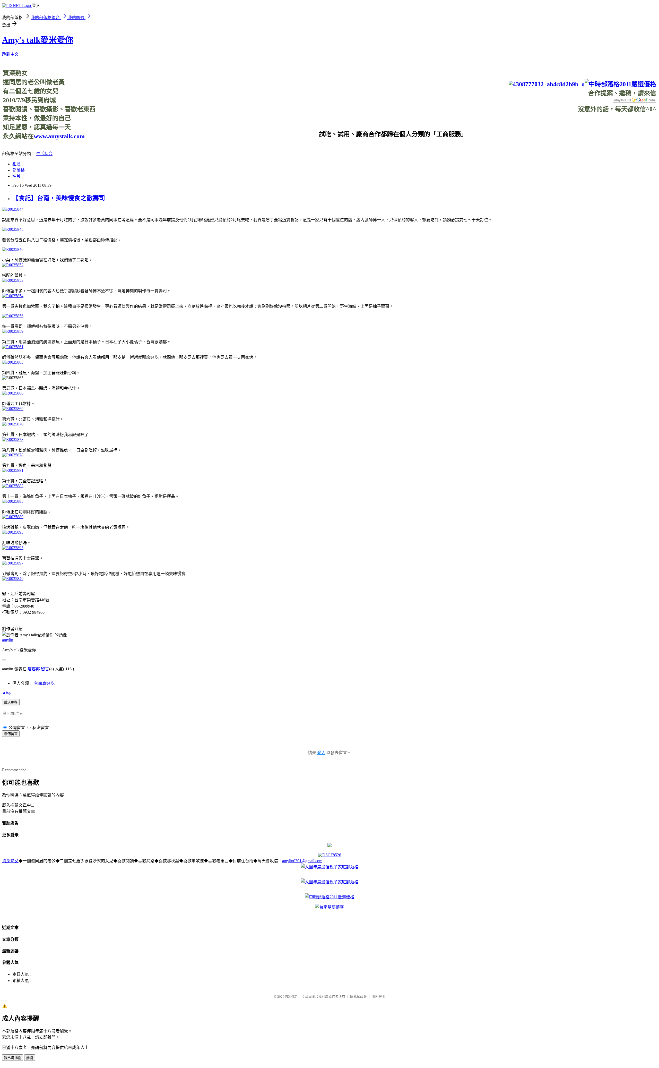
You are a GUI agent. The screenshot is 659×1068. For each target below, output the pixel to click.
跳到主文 (10, 54)
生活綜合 (44, 153)
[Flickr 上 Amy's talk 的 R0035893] (12, 532)
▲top (6, 692)
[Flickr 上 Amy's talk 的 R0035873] (12, 439)
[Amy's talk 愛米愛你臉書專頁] (547, 84)
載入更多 (11, 702)
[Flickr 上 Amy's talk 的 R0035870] (12, 424)
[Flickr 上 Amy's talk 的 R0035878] (12, 455)
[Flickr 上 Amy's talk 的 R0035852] (12, 265)
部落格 (18, 170)
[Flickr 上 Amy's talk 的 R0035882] (12, 486)
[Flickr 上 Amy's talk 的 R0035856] (12, 316)
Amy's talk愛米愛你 (37, 40)
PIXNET (291, 996)
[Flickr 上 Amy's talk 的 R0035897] (12, 563)
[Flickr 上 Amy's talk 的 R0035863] (12, 362)
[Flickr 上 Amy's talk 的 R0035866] (12, 393)
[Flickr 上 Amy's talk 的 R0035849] (12, 578)
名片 (16, 176)
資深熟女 (10, 861)
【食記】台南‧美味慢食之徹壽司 (58, 198)
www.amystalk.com (59, 136)
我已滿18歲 (12, 1058)
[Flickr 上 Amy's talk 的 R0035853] (12, 280)
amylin (7, 640)
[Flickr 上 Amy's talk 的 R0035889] (12, 517)
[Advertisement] (562, 124)
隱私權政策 (358, 996)
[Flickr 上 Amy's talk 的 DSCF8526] (329, 855)
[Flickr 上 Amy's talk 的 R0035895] (12, 547)
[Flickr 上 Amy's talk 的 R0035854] (12, 296)
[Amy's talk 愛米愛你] (329, 845)
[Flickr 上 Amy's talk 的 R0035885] (12, 501)
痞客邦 (34, 669)
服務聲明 (378, 996)
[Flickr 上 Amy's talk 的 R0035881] (12, 470)
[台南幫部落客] (329, 907)
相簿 (16, 164)
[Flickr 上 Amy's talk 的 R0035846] (12, 249)
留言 (45, 669)
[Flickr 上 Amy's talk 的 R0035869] (12, 408)
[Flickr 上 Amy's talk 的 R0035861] (12, 347)
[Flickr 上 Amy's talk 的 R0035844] (12, 209)
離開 (29, 1058)
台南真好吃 (44, 683)
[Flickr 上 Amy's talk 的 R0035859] (12, 331)
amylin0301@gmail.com (302, 861)
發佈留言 (11, 734)
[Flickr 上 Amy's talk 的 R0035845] (12, 229)
